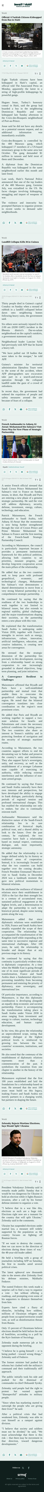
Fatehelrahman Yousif (16, 465)
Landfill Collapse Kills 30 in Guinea (20, 240)
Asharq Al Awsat (8, 59)
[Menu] (2, 4)
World (4, 11)
